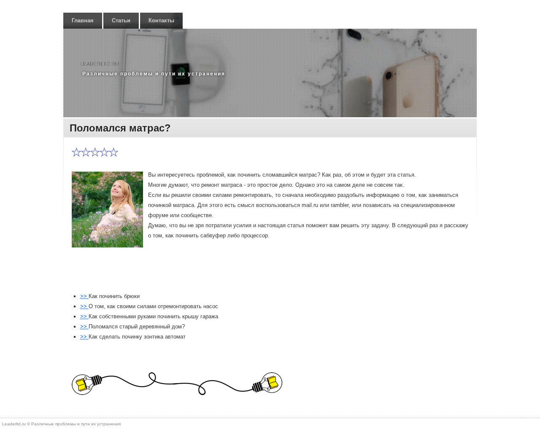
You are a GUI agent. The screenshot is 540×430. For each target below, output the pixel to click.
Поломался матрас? (120, 128)
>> (84, 296)
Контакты (161, 20)
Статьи (121, 20)
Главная (83, 20)
